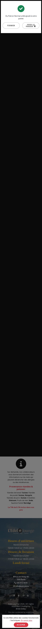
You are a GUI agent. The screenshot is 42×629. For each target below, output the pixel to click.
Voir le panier (30, 25)
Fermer (11, 25)
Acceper (21, 625)
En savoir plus (26, 620)
